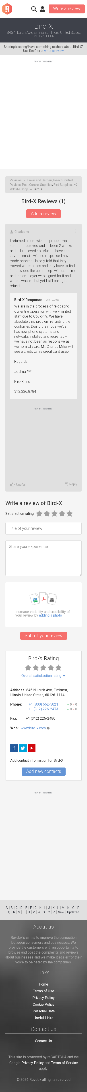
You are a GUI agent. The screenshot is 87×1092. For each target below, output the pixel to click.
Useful (20, 484)
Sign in (42, 9)
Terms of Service (64, 1063)
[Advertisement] (43, 112)
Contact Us (43, 1041)
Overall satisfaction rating (43, 676)
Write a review (66, 8)
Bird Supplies (63, 185)
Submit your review (43, 635)
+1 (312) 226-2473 (43, 709)
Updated (73, 912)
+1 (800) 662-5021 (43, 704)
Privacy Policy (43, 998)
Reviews (16, 180)
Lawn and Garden (39, 180)
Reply (73, 484)
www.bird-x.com (33, 728)
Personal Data (44, 1011)
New (61, 912)
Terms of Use (43, 991)
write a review (54, 51)
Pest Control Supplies (37, 185)
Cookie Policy (43, 1004)
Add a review (43, 213)
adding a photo (50, 615)
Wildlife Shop (19, 189)
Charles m (21, 231)
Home (43, 984)
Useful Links (43, 1018)
